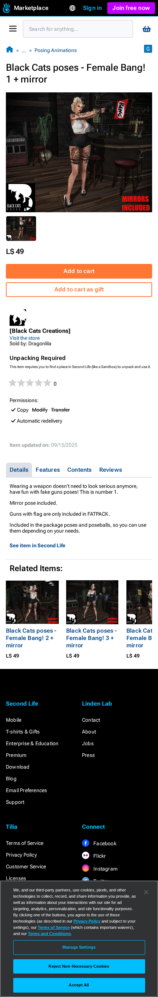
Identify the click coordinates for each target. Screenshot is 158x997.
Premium (16, 755)
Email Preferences (26, 790)
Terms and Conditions (49, 933)
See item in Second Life (37, 545)
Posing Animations (56, 50)
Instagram (105, 869)
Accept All (79, 985)
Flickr (99, 856)
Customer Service (26, 866)
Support (15, 802)
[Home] (9, 50)
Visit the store (25, 338)
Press (88, 755)
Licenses (16, 878)
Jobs (88, 743)
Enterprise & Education (32, 743)
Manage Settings (79, 947)
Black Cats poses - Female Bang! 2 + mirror (31, 638)
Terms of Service (24, 843)
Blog (11, 778)
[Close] (146, 892)
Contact (91, 720)
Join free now (131, 7)
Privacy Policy (21, 855)
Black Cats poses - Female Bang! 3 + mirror (91, 638)
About (89, 732)
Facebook (104, 843)
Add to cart (79, 271)
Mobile (13, 720)
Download (18, 767)
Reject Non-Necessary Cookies (79, 966)
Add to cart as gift (79, 289)
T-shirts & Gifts (23, 732)
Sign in (92, 7)
